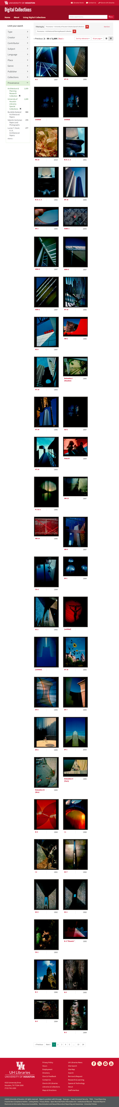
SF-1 (65, 749)
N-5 (65, 992)
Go (112, 17)
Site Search (72, 1066)
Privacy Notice (44, 1102)
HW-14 (37, 538)
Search (71, 1073)
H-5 (36, 79)
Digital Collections (18, 10)
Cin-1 (37, 589)
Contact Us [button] (92, 3)
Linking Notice (33, 1102)
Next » (61, 38)
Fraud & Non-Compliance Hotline (16, 1102)
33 (78, 1044)
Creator (11, 37)
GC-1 (65, 912)
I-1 (65, 832)
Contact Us (46, 1080)
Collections (13, 77)
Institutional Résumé (85, 1102)
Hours (44, 1066)
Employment (47, 1069)
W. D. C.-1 (67, 160)
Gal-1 (66, 429)
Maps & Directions (49, 1090)
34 (83, 1044)
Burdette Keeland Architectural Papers (14, 114)
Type (10, 31)
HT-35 (66, 669)
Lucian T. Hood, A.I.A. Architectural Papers (14, 132)
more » (10, 138)
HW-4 (66, 549)
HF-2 (36, 229)
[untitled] (67, 629)
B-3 (36, 992)
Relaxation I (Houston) (68, 379)
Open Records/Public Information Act (63, 1102)
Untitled (38, 119)
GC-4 (36, 912)
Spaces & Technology (76, 1083)
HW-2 (66, 339)
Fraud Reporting (100, 1099)
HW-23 (66, 498)
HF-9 (36, 710)
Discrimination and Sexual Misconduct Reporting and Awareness (61, 1104)
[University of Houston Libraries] (20, 1069)
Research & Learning (76, 1080)
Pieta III (66, 458)
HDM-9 (37, 269)
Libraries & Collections (51, 1087)
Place (10, 60)
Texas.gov (66, 1099)
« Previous (39, 1044)
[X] (99, 1063)
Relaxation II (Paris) (68, 780)
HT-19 (37, 389)
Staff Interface (73, 1090)
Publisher (12, 71)
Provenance (13, 83)
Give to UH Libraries (50, 1083)
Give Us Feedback (49, 1076)
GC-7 (65, 872)
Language (12, 54)
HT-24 (37, 469)
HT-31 (66, 79)
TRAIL (91, 1099)
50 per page (97, 38)
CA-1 (36, 952)
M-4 (36, 832)
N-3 (65, 1032)
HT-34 (37, 429)
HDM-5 (66, 269)
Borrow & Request (75, 1076)
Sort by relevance (82, 38)
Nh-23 (37, 160)
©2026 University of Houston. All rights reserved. (21, 1099)
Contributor (13, 43)
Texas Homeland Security (79, 1099)
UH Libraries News (75, 1062)
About (16, 17)
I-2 (36, 872)
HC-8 (36, 349)
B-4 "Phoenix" (69, 941)
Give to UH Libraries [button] (107, 3)
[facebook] (93, 1063)
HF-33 (66, 200)
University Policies (90, 1104)
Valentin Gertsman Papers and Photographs (15, 122)
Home (7, 17)
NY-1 (65, 578)
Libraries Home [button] (78, 3)
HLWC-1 (66, 229)
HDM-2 (37, 309)
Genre (10, 66)
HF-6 (36, 750)
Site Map (71, 1069)
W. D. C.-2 (38, 200)
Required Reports (99, 1102)
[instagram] (105, 1063)
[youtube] (111, 1063)
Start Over (107, 27)
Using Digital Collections (34, 17)
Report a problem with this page (50, 1099)
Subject (11, 49)
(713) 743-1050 (10, 1088)
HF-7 (65, 710)
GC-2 (36, 629)
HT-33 (66, 309)
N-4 (36, 1021)
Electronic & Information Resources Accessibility (21, 1104)
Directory (46, 1073)
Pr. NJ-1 (38, 509)
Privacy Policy (47, 1062)
